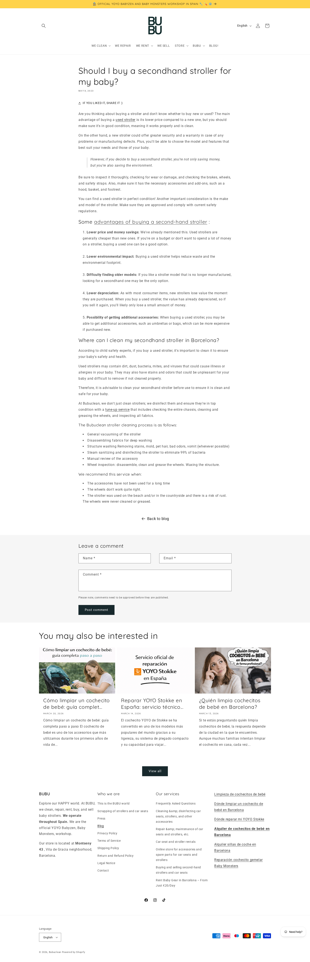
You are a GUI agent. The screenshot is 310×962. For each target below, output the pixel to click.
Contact (103, 870)
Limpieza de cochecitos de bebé (240, 794)
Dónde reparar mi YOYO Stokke (239, 819)
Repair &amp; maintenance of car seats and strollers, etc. (179, 831)
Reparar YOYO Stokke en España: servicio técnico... (152, 703)
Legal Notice (106, 863)
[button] (43, 25)
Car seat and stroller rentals (175, 841)
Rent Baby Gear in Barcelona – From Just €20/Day (182, 883)
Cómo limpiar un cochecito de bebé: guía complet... (76, 703)
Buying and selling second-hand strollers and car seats (178, 870)
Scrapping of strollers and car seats (122, 811)
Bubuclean (55, 952)
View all (155, 771)
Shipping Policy (108, 848)
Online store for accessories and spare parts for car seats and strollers (179, 855)
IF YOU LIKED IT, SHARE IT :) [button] (103, 103)
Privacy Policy (107, 833)
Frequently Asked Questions (176, 803)
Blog (100, 826)
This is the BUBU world (113, 803)
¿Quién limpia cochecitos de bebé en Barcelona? (229, 703)
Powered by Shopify (73, 952)
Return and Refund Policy (115, 855)
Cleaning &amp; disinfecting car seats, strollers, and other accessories (178, 816)
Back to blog (158, 518)
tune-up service (117, 410)
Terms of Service (109, 840)
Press (101, 818)
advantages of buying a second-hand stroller (150, 222)
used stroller (125, 120)
